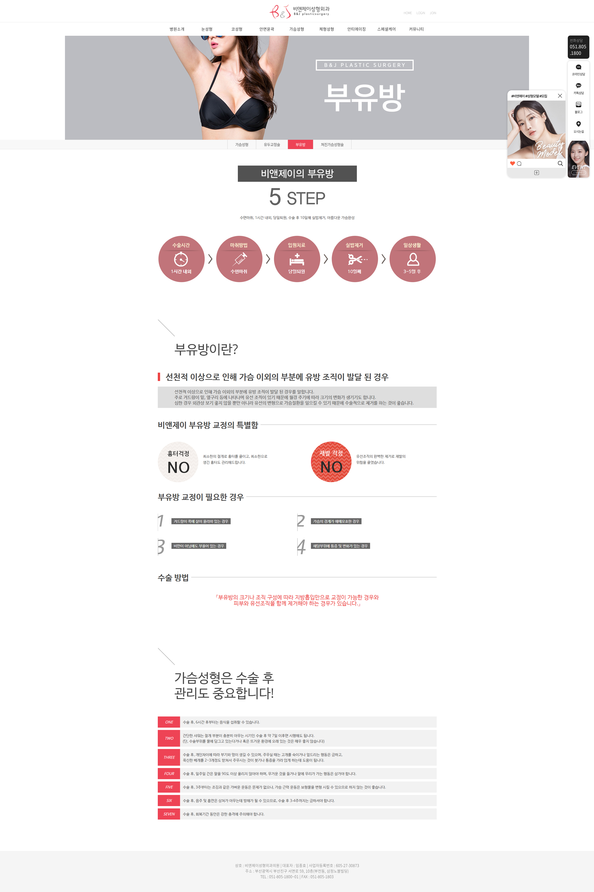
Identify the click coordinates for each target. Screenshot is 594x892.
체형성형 (326, 29)
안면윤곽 (266, 29)
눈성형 (207, 29)
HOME (408, 12)
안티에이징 (356, 29)
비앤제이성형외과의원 (262, 865)
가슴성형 (296, 29)
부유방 (300, 144)
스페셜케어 (386, 29)
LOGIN (420, 12)
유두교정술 (272, 144)
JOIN (433, 12)
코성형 (236, 29)
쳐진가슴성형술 (332, 144)
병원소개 (177, 29)
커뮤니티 (416, 29)
